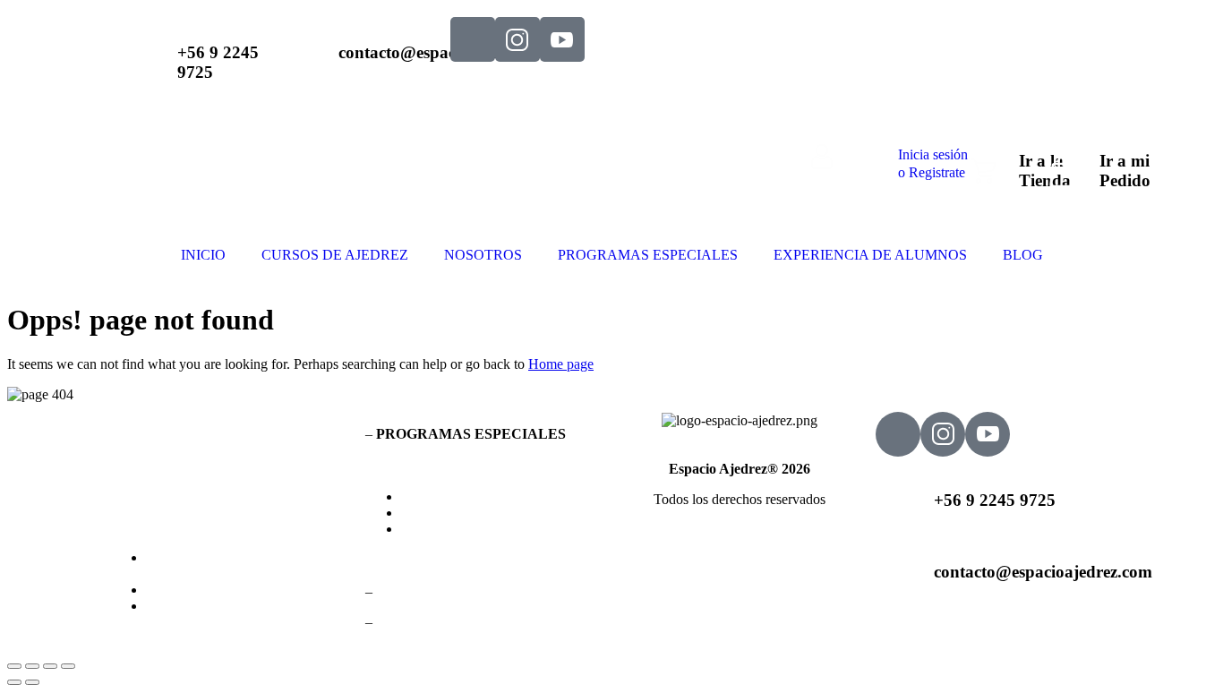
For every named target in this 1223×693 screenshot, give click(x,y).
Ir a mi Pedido (1124, 170)
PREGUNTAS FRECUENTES (237, 589)
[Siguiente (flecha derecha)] (32, 682)
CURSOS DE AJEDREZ (334, 254)
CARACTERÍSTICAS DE (235, 565)
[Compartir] (50, 666)
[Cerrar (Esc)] (68, 666)
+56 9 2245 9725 (995, 500)
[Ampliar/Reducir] (14, 666)
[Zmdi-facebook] (472, 39)
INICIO (203, 254)
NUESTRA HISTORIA (215, 605)
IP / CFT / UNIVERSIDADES (489, 512)
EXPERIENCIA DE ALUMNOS (870, 254)
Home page (561, 364)
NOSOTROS (483, 254)
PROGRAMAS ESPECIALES (648, 254)
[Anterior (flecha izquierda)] (14, 682)
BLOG (1023, 254)
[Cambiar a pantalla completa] (32, 666)
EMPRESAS (438, 528)
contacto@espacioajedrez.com (1043, 571)
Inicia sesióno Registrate (933, 163)
